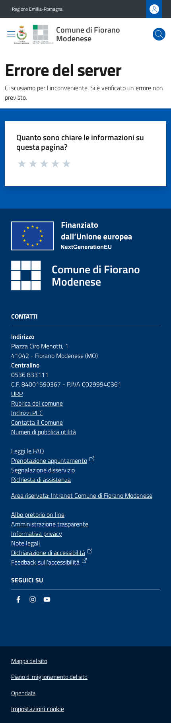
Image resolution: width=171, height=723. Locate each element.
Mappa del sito (29, 660)
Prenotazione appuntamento (49, 460)
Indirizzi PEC (27, 413)
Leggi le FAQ (27, 451)
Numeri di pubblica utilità (43, 432)
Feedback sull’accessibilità (45, 562)
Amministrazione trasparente (49, 524)
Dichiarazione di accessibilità (48, 552)
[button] (159, 34)
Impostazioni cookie (37, 708)
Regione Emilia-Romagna (37, 9)
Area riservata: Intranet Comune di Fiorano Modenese (81, 495)
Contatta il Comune (37, 422)
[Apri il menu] (11, 34)
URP (17, 393)
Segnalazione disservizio (43, 470)
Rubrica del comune (37, 403)
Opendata (23, 693)
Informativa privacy (36, 533)
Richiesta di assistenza (41, 479)
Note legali (25, 543)
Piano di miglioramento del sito (49, 676)
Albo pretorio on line (37, 514)
